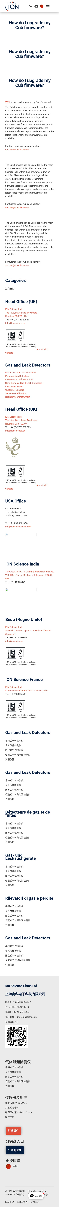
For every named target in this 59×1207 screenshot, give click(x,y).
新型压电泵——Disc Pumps (18, 1112)
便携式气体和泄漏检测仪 (17, 754)
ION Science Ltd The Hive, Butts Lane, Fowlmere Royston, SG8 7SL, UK (21, 313)
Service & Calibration (15, 393)
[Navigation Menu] (47, 6)
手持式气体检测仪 (14, 740)
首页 (7, 102)
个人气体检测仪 (13, 745)
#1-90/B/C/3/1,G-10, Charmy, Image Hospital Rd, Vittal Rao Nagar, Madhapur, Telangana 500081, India (29, 575)
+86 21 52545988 (20, 1012)
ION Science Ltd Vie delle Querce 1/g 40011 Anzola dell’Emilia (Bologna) (28, 630)
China (41, 6)
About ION (42, 349)
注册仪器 (9, 759)
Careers (9, 352)
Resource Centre (13, 386)
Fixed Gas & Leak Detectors (19, 379)
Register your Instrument (17, 397)
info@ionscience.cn (15, 323)
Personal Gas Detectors (17, 376)
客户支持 (9, 1117)
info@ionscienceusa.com (18, 526)
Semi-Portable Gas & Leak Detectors (23, 383)
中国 (15, 1166)
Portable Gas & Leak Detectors (20, 372)
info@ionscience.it (14, 641)
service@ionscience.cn (17, 149)
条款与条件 (22, 1202)
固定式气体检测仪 (14, 750)
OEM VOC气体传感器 (16, 1103)
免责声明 (35, 1202)
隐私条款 (9, 1202)
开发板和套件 (12, 1107)
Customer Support (14, 390)
